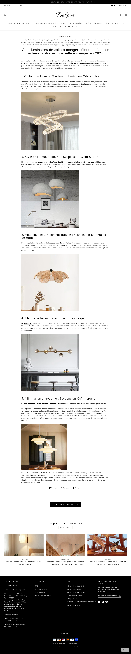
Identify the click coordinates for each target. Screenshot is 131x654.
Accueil (61, 36)
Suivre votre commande (43, 595)
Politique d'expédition (74, 589)
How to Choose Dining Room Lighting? (72, 44)
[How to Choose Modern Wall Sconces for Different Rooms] (24, 545)
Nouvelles (68, 36)
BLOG (88, 23)
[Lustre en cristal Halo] (65, 121)
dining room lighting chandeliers (91, 40)
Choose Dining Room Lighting (49, 39)
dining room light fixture (98, 39)
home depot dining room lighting (32, 44)
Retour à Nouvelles (67, 505)
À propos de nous (41, 589)
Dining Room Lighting (74, 40)
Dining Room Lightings (70, 42)
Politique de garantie (73, 605)
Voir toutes (65, 527)
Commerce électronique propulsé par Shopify (65, 646)
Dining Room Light (84, 39)
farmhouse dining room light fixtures (99, 42)
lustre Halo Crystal (67, 81)
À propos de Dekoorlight (65, 27)
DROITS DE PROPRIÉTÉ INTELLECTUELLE (81, 602)
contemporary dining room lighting (68, 39)
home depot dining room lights (51, 44)
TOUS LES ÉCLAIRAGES (45, 23)
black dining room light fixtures (31, 39)
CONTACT (98, 23)
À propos (7, 5)
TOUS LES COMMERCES (18, 23)
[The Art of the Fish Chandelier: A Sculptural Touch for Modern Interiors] (107, 545)
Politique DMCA (72, 599)
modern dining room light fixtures (93, 44)
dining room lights (82, 42)
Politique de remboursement (76, 592)
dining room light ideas (61, 40)
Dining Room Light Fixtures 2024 (44, 40)
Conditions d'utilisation (74, 595)
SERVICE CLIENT (114, 23)
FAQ (20, 5)
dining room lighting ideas (55, 42)
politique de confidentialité (76, 586)
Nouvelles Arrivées (72, 23)
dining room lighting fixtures (39, 42)
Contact (15, 5)
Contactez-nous (40, 592)
